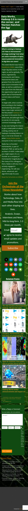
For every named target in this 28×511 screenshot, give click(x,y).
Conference (6, 397)
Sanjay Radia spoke (13, 138)
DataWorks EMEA (8, 67)
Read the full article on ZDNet (12, 177)
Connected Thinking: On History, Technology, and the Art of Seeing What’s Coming (13, 479)
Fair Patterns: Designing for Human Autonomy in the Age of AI (11, 462)
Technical (18, 398)
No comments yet (7, 401)
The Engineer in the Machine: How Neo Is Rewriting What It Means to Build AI (12, 474)
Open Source (12, 398)
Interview (3, 398)
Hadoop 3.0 (17, 113)
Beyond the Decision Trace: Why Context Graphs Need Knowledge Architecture (12, 470)
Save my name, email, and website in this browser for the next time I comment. (22, 437)
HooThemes (22, 508)
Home (3, 6)
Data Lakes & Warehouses (15, 397)
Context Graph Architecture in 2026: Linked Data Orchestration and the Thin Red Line (12, 466)
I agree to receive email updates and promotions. (13, 239)
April (11, 6)
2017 (7, 6)
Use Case (3, 400)
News (7, 398)
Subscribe (13, 248)
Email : (7, 230)
